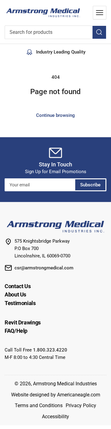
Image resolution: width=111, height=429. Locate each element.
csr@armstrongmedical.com (43, 268)
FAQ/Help (16, 331)
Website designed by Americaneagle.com (55, 395)
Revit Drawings (23, 322)
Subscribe (90, 185)
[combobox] (55, 32)
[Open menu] (99, 12)
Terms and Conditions (39, 405)
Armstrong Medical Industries (65, 384)
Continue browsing (55, 115)
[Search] (99, 32)
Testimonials (20, 303)
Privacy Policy (81, 405)
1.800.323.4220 (50, 350)
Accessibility (55, 416)
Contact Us (18, 286)
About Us (15, 294)
